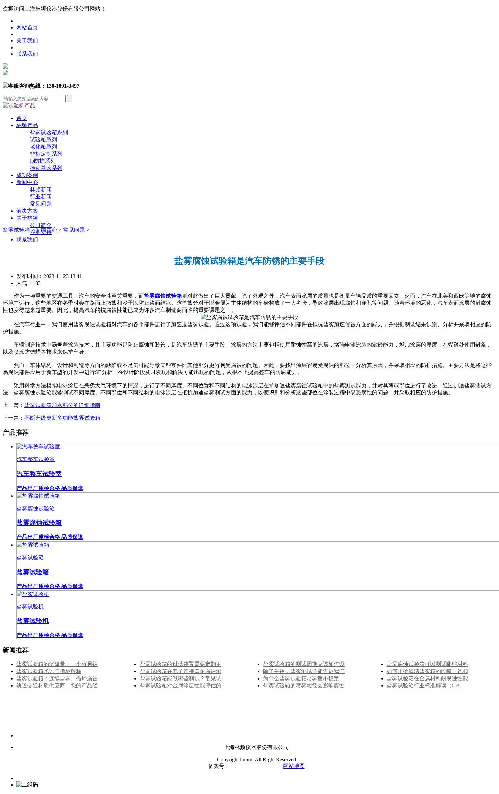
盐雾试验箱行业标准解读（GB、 (426, 685)
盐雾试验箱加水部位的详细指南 (62, 405)
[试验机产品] (19, 105)
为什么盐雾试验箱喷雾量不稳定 (301, 678)
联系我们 (27, 54)
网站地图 (294, 766)
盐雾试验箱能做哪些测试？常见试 (180, 678)
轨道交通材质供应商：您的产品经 (57, 685)
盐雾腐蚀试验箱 (163, 296)
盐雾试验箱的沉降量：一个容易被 (57, 664)
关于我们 (27, 40)
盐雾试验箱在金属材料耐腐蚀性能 (427, 678)
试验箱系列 (43, 139)
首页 (21, 118)
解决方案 (27, 211)
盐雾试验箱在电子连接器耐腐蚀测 (180, 671)
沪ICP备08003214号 (254, 766)
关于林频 (27, 218)
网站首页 (27, 27)
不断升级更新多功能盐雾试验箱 (62, 418)
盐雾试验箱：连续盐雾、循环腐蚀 (57, 678)
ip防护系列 (43, 161)
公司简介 (41, 225)
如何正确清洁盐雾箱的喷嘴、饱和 (427, 671)
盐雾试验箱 (16, 230)
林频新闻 (41, 189)
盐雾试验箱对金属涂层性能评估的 (180, 685)
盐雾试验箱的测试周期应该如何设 (304, 664)
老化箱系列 (43, 146)
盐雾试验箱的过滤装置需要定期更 (180, 664)
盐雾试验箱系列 (49, 132)
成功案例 (27, 175)
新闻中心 (27, 182)
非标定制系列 (46, 154)
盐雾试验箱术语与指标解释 (48, 671)
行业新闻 (41, 196)
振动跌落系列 (46, 168)
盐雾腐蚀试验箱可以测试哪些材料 (427, 664)
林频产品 (27, 125)
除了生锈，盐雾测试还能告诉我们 (304, 671)
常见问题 (41, 204)
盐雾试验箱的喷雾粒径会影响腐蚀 (304, 685)
